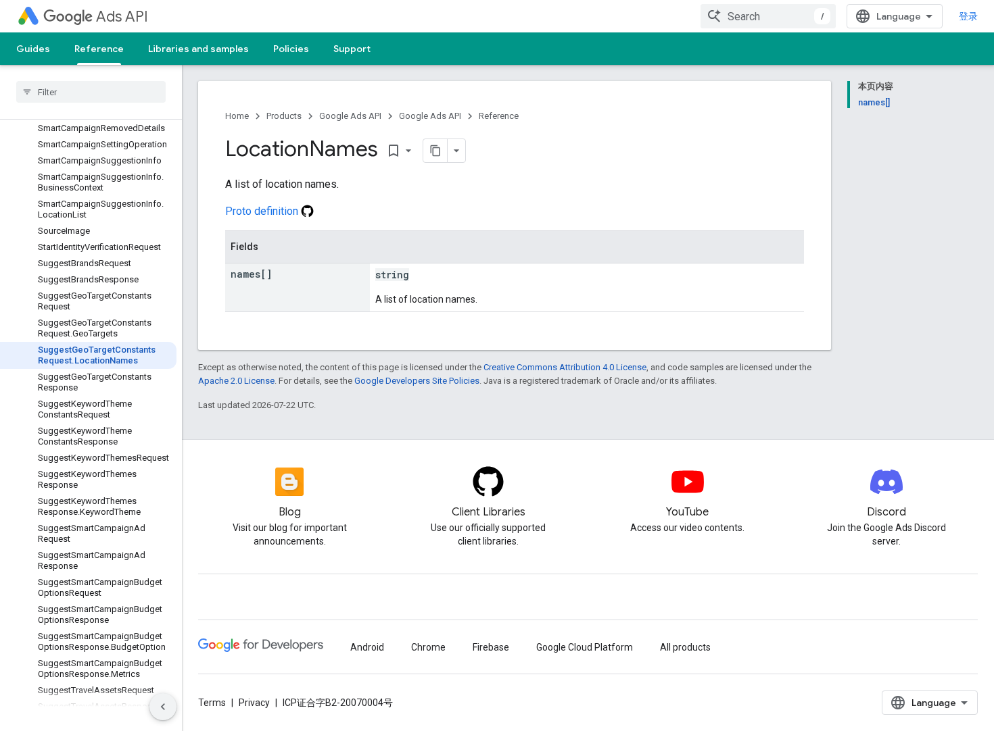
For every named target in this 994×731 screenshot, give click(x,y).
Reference (99, 49)
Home (237, 116)
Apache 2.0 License (236, 381)
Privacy (254, 702)
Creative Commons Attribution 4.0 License (564, 367)
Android (367, 647)
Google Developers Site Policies (416, 381)
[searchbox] (91, 92)
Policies (291, 49)
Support (352, 49)
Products (284, 116)
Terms (212, 702)
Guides (33, 49)
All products (685, 647)
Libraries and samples (198, 49)
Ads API (122, 16)
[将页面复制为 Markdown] (435, 150)
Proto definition (263, 211)
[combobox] (768, 16)
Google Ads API (350, 116)
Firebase (491, 647)
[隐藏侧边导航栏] (162, 706)
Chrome (428, 647)
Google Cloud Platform (584, 647)
